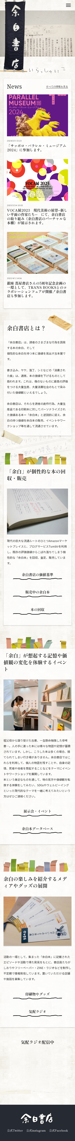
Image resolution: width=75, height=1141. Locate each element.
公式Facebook (58, 1130)
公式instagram (36, 1130)
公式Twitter (15, 1130)
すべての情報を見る (57, 86)
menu (68, 5)
